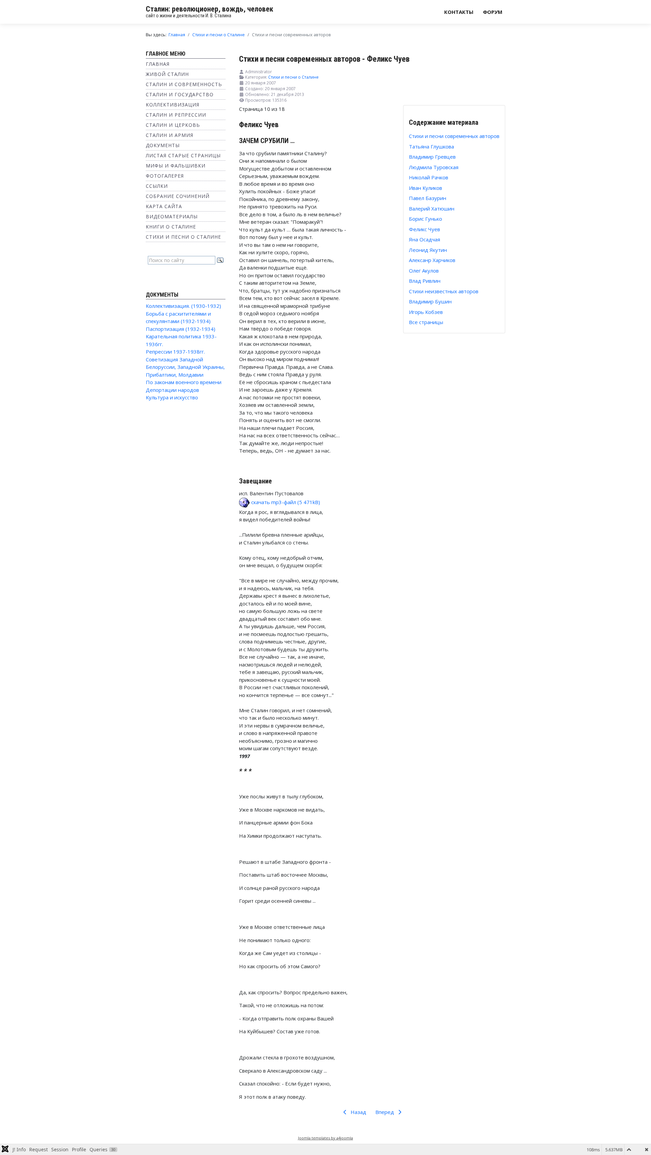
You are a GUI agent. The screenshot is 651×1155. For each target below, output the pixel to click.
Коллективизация (172, 104)
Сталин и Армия (169, 135)
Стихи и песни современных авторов (454, 136)
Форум (492, 11)
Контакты (458, 11)
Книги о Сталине (171, 226)
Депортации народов (172, 389)
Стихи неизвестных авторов (443, 291)
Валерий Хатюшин (431, 208)
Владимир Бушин (430, 301)
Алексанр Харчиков (432, 260)
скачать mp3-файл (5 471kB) (285, 502)
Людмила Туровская (433, 167)
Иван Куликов (425, 187)
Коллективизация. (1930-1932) (183, 305)
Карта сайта (164, 206)
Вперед (385, 1112)
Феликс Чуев (424, 229)
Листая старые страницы (183, 155)
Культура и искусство (172, 397)
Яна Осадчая (424, 239)
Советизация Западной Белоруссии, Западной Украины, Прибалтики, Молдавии (185, 367)
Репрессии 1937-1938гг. (175, 351)
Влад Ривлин (424, 280)
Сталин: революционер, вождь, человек (209, 9)
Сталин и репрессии (176, 115)
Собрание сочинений (178, 196)
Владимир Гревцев (432, 156)
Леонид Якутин (428, 249)
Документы (163, 145)
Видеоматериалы (172, 216)
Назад (357, 1112)
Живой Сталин (167, 74)
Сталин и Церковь (173, 125)
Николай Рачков (428, 177)
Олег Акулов (424, 270)
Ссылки (157, 186)
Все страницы (426, 322)
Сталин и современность (184, 84)
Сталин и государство (180, 94)
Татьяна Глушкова (431, 146)
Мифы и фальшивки (175, 165)
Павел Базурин (427, 198)
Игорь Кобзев (426, 311)
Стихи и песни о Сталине (183, 237)
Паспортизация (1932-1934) (180, 328)
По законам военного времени (183, 382)
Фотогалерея (165, 176)
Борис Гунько (425, 218)
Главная (158, 64)
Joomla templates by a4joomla (325, 1137)
